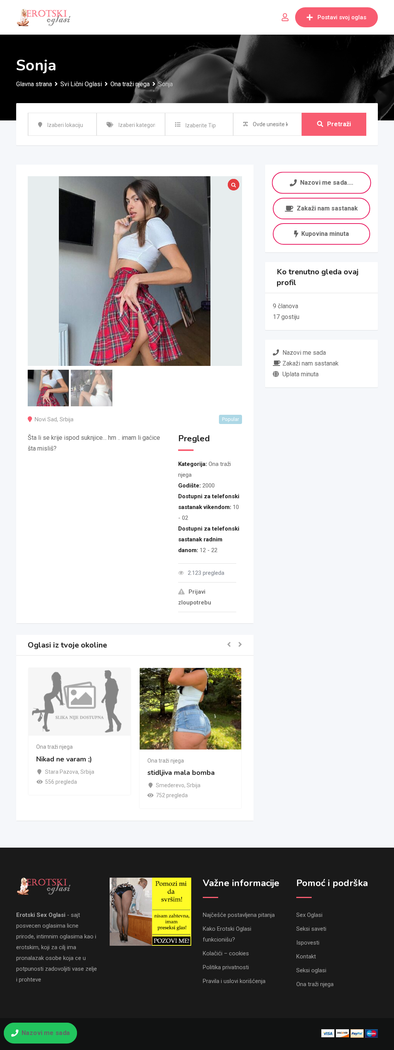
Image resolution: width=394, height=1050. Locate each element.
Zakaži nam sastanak (327, 208)
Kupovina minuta (325, 233)
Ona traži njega (31, 761)
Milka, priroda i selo (156, 759)
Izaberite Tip (200, 125)
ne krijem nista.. (38, 772)
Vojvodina (145, 772)
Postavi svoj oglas (341, 17)
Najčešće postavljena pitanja (239, 914)
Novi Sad (46, 419)
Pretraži (339, 124)
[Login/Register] (285, 17)
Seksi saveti (311, 928)
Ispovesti (307, 942)
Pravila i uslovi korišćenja (234, 981)
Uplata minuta (300, 374)
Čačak (29, 785)
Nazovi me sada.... (326, 182)
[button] (229, 645)
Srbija (66, 419)
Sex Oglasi (309, 914)
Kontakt (306, 956)
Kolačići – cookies (226, 953)
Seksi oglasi (311, 970)
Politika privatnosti (226, 967)
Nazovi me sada (45, 1033)
